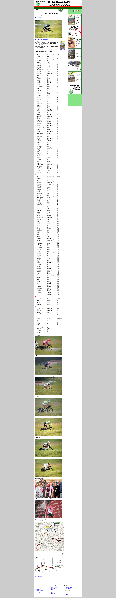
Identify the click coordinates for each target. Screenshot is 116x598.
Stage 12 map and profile (44, 39)
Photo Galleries (68, 588)
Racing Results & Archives (44, 7)
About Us (67, 592)
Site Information (68, 7)
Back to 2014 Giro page (38, 17)
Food (51, 592)
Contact (67, 593)
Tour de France (38, 588)
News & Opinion (39, 592)
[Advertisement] (74, 100)
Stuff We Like (53, 593)
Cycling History (52, 7)
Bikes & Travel (53, 589)
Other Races (38, 589)
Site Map (67, 594)
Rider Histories (68, 586)
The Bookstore (53, 588)
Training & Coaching (54, 587)
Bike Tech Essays (53, 586)
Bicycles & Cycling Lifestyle (60, 7)
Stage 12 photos (37, 39)
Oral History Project (69, 587)
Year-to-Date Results (39, 590)
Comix (52, 591)
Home (37, 7)
